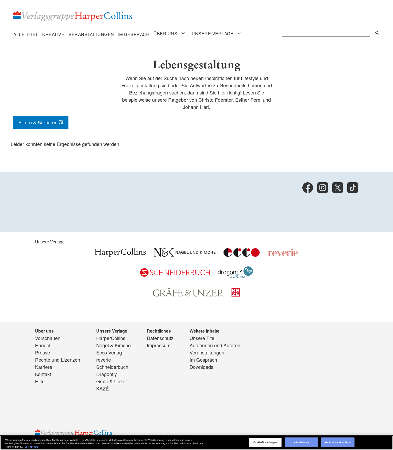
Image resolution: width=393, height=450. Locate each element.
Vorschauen (47, 337)
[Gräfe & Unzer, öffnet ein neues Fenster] (188, 294)
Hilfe (40, 381)
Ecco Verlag (109, 352)
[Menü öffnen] (183, 33)
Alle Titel (25, 34)
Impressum (159, 345)
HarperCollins (110, 337)
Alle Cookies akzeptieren (337, 442)
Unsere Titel (202, 337)
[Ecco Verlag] (242, 254)
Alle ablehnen (301, 442)
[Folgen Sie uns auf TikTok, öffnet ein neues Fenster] (352, 187)
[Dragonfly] (235, 276)
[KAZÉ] (236, 294)
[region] (196, 442)
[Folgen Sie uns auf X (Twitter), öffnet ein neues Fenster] (337, 187)
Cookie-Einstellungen (265, 442)
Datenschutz (160, 337)
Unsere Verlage (212, 33)
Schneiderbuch (112, 366)
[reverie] (283, 254)
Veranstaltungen (91, 34)
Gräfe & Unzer (111, 381)
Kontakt (43, 373)
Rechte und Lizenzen (57, 359)
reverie (103, 359)
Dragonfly (106, 373)
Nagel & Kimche (113, 345)
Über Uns (165, 33)
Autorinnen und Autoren (215, 345)
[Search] (376, 32)
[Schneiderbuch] (175, 274)
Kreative (53, 34)
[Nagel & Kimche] (184, 254)
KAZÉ (102, 388)
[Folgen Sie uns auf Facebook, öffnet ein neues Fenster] (307, 187)
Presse (42, 352)
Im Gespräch (134, 34)
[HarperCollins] (120, 254)
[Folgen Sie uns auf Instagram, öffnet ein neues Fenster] (322, 187)
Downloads (201, 366)
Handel (42, 345)
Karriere (43, 366)
